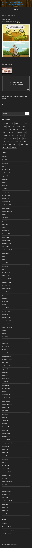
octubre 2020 (6, 362)
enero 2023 (5, 275)
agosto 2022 (5, 292)
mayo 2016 (5, 513)
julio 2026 (5, 156)
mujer (4, 138)
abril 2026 (5, 163)
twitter (5, 144)
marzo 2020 (5, 385)
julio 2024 (5, 217)
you (4, 147)
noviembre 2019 (6, 398)
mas (17, 135)
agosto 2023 (5, 253)
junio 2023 (5, 259)
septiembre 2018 (7, 443)
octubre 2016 (6, 497)
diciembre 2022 (6, 279)
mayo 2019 (5, 417)
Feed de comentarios (8, 530)
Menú (16, 9)
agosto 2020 (5, 369)
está (18, 129)
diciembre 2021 (6, 317)
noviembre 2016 (6, 494)
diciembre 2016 (6, 491)
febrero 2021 (5, 349)
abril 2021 (5, 343)
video (26, 144)
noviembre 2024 (6, 205)
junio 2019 (5, 414)
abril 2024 (5, 227)
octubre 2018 (6, 440)
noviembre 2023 (6, 243)
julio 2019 (5, 411)
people (15, 138)
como (9, 126)
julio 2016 (5, 507)
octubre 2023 (6, 246)
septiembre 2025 (7, 172)
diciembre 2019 (6, 394)
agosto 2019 (5, 407)
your (8, 147)
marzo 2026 (5, 166)
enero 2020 (5, 391)
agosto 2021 (5, 330)
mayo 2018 (5, 456)
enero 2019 (5, 430)
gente (8, 132)
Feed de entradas (7, 527)
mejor (22, 135)
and (21, 123)
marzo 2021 (5, 346)
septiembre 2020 (7, 365)
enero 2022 (5, 314)
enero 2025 (5, 198)
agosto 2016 (5, 504)
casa (4, 126)
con (14, 126)
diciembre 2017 (6, 472)
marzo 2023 (5, 269)
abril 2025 (5, 189)
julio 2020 (5, 372)
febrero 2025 (6, 195)
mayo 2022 (5, 301)
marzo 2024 (5, 230)
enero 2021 (5, 353)
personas (25, 138)
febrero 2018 (6, 465)
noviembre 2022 (6, 282)
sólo (16, 141)
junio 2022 (5, 298)
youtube (14, 147)
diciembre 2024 (6, 201)
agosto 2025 (5, 176)
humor (5, 135)
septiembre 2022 (7, 288)
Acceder (4, 523)
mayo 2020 (5, 378)
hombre (19, 132)
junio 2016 (5, 510)
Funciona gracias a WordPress (9, 544)
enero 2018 (5, 468)
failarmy (23, 129)
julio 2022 (5, 295)
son (12, 141)
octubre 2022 (6, 285)
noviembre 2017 (6, 475)
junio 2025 (5, 182)
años (25, 123)
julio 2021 (5, 333)
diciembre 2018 (6, 433)
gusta (13, 132)
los (13, 135)
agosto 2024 (5, 214)
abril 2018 (5, 459)
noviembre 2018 (6, 436)
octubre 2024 (6, 208)
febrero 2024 (6, 234)
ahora (11, 123)
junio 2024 (5, 221)
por (4, 141)
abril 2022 (5, 304)
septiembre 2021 (7, 327)
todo (24, 141)
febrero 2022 (6, 311)
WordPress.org (6, 533)
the (20, 141)
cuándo (5, 129)
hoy (25, 132)
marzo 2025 (5, 192)
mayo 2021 (5, 340)
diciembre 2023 (6, 240)
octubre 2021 (6, 324)
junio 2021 (5, 337)
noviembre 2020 (6, 359)
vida (22, 144)
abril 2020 (5, 382)
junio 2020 (5, 375)
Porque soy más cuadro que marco (13, 3)
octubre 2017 (6, 478)
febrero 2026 (6, 169)
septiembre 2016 (7, 501)
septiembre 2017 (7, 481)
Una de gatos (7, 64)
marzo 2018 (5, 462)
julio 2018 (5, 449)
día (14, 129)
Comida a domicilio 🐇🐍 (11, 22)
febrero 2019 (6, 427)
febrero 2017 (5, 488)
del (10, 129)
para (9, 138)
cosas (18, 126)
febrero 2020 (6, 388)
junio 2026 (5, 160)
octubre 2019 (6, 401)
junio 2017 (5, 485)
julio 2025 (5, 179)
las (9, 135)
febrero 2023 (6, 272)
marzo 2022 (5, 308)
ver (14, 144)
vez (18, 144)
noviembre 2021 (6, 320)
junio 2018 (5, 452)
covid (23, 126)
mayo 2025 (5, 185)
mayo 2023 (5, 263)
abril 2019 (5, 420)
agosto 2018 (5, 446)
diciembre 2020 (6, 356)
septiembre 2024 (7, 211)
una (10, 144)
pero (20, 138)
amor (16, 123)
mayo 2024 (5, 224)
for (4, 132)
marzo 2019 (5, 423)
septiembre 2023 (7, 250)
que (8, 141)
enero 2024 (5, 237)
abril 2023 (5, 266)
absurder (5, 123)
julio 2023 (5, 256)
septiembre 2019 (7, 404)
